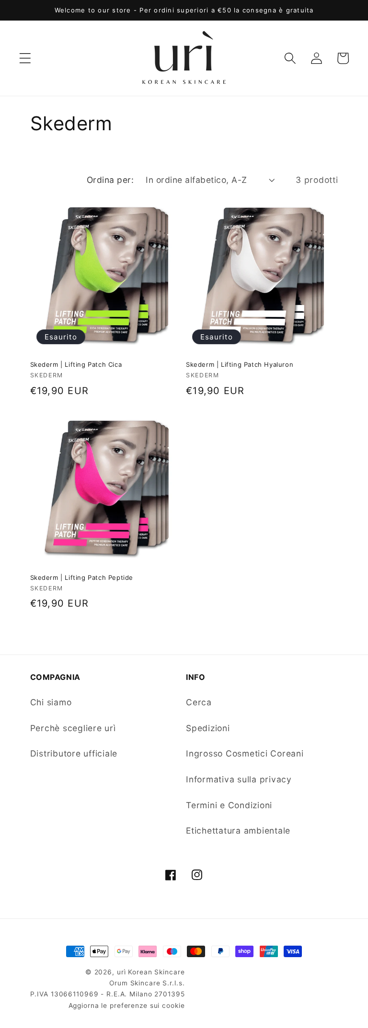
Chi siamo (51, 702)
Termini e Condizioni (229, 805)
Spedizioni (208, 728)
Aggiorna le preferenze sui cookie (127, 1005)
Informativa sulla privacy (239, 779)
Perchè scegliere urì (73, 728)
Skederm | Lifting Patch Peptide (82, 577)
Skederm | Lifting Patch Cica (76, 364)
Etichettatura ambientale (238, 830)
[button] (25, 58)
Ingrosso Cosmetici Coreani (245, 753)
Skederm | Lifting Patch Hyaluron (239, 364)
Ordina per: (110, 180)
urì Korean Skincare (151, 972)
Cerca (199, 702)
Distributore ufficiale (74, 753)
